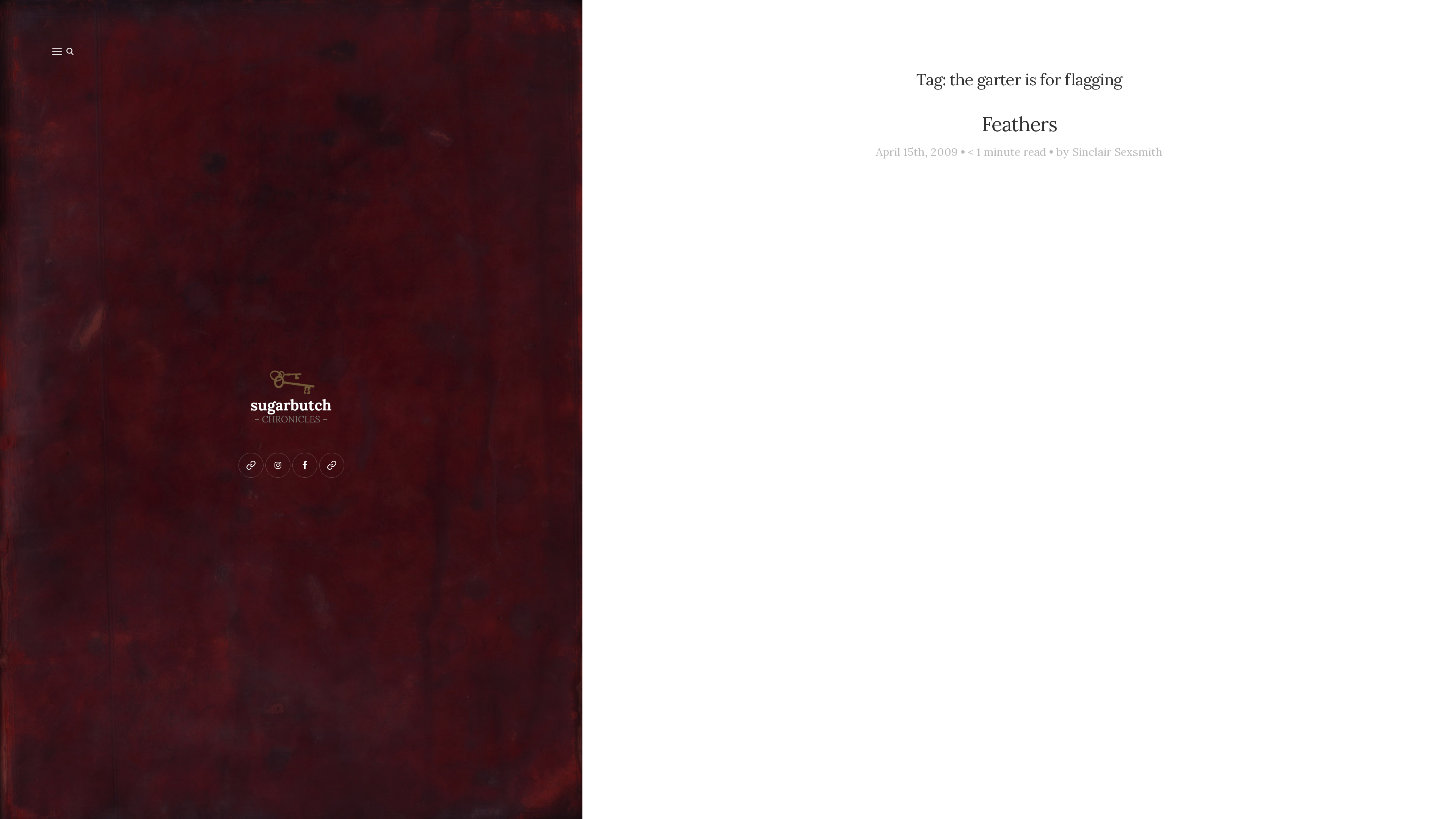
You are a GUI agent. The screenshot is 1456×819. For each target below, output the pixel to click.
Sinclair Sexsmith (1117, 152)
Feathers (1019, 123)
